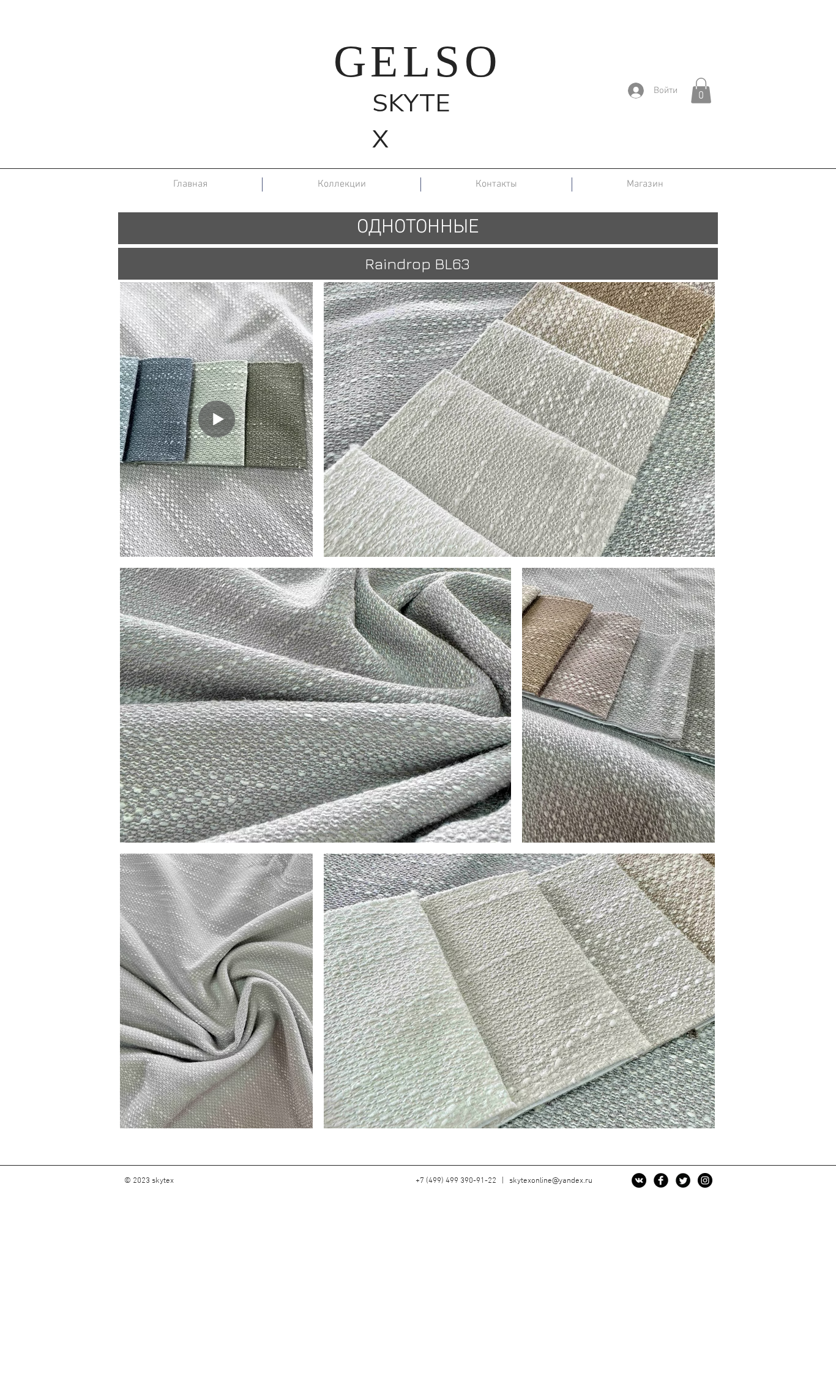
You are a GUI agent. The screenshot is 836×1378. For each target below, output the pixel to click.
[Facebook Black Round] (661, 1180)
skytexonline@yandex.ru (550, 1181)
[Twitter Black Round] (683, 1180)
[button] (701, 90)
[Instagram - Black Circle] (705, 1180)
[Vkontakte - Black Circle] (639, 1180)
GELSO (417, 61)
